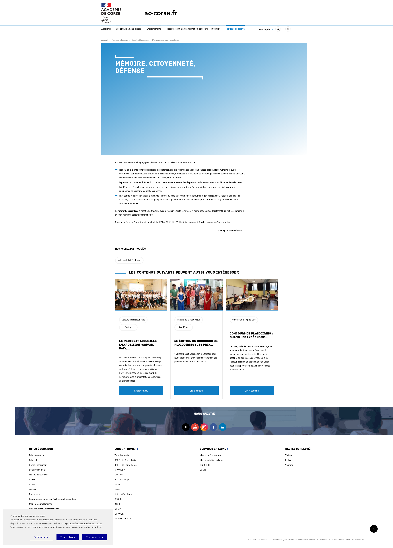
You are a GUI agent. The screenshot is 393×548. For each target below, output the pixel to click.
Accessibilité (288, 29)
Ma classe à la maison (210, 455)
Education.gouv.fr (37, 455)
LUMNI (203, 469)
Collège (128, 327)
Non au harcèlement (38, 474)
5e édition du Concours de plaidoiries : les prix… (196, 343)
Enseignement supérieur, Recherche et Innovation (52, 499)
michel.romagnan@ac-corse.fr (214, 222)
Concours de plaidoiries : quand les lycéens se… (251, 335)
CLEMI (32, 484)
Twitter (288, 455)
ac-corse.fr (160, 13)
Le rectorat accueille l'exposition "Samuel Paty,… (138, 344)
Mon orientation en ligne (211, 460)
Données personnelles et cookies (85, 523)
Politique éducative (235, 29)
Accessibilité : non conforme (351, 539)
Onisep (32, 489)
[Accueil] (116, 13)
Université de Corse (124, 494)
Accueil (104, 40)
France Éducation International (44, 508)
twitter (186, 427)
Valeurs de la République (129, 260)
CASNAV (119, 474)
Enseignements (154, 29)
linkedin (222, 427)
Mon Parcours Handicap (40, 503)
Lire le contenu (141, 390)
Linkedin (289, 460)
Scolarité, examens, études (128, 29)
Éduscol (33, 460)
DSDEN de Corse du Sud (126, 460)
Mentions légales (280, 539)
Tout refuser (67, 537)
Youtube (289, 464)
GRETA (118, 508)
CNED (32, 479)
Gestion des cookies (329, 539)
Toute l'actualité (122, 455)
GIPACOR (119, 513)
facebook (213, 427)
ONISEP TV (205, 464)
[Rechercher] (278, 29)
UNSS (117, 484)
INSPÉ (118, 503)
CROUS (118, 499)
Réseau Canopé (122, 479)
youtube (195, 427)
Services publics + (123, 518)
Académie (106, 29)
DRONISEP (120, 469)
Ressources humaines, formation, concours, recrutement (193, 29)
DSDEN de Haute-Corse (125, 464)
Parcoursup (34, 494)
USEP (117, 489)
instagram (204, 427)
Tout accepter (94, 537)
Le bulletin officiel (37, 469)
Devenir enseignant (38, 464)
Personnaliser (42, 537)
